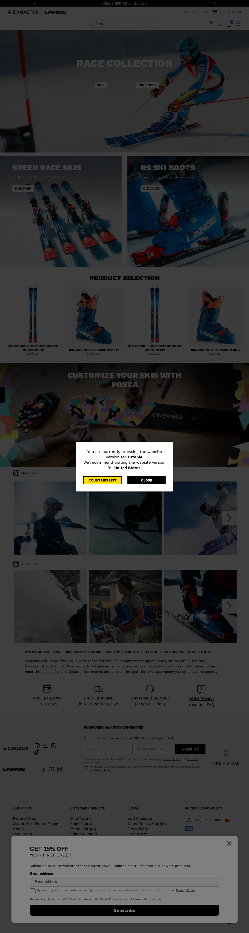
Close (146, 480)
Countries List (102, 480)
